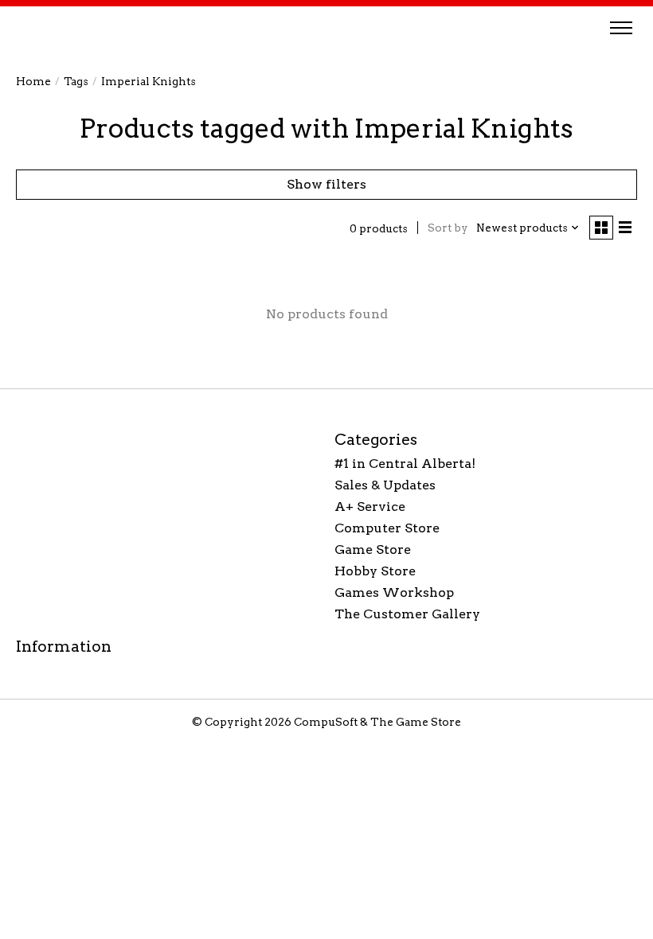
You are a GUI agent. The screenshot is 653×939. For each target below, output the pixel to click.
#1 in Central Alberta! (404, 463)
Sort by (448, 227)
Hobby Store (375, 571)
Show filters (326, 184)
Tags (76, 81)
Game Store (372, 549)
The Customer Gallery (407, 613)
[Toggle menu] (621, 28)
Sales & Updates (385, 485)
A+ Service (369, 506)
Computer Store (387, 528)
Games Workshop (394, 592)
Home (33, 81)
